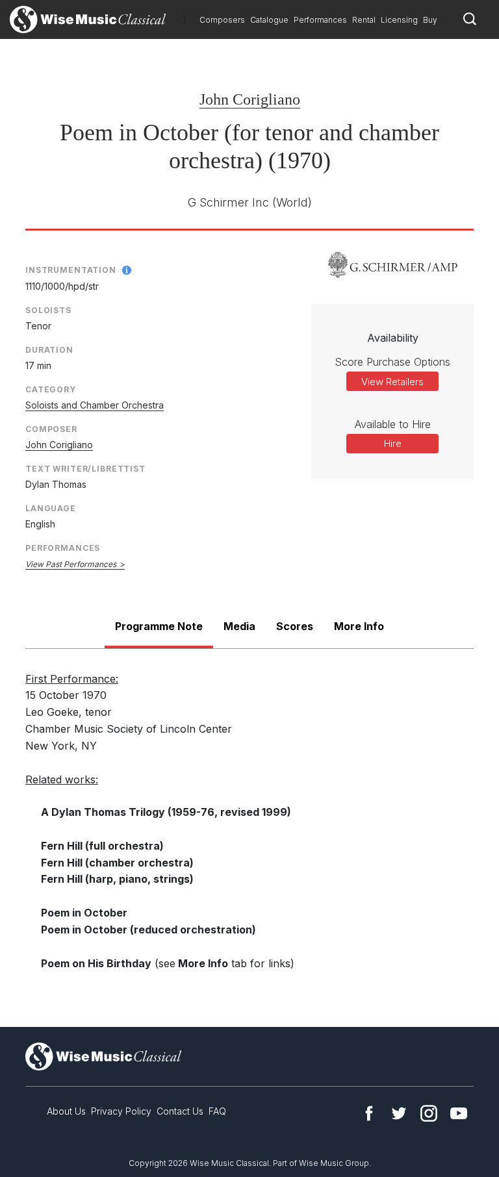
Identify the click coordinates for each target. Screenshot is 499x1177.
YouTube (458, 1113)
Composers (222, 20)
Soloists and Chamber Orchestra (94, 405)
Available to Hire (393, 424)
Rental (364, 20)
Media (239, 626)
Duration (49, 350)
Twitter (398, 1113)
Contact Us (180, 1111)
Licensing (399, 20)
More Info (359, 626)
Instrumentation (70, 270)
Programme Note (159, 626)
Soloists (48, 310)
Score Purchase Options (392, 361)
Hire (393, 443)
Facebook (369, 1113)
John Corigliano (249, 99)
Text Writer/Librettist (85, 469)
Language (50, 508)
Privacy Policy (121, 1111)
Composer (51, 429)
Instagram (428, 1113)
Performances (320, 20)
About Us (66, 1111)
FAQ (217, 1111)
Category (50, 389)
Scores (294, 626)
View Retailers (392, 381)
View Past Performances (70, 564)
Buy (430, 20)
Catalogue (269, 20)
